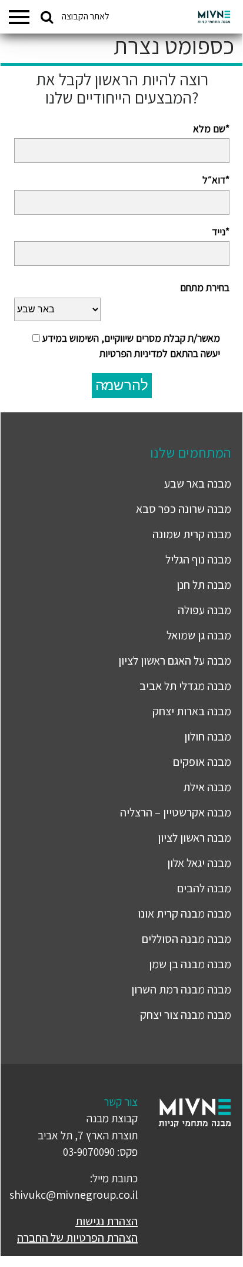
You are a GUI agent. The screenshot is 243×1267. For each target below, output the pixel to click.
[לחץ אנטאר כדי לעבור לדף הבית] (214, 17)
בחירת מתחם (204, 287)
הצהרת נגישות (106, 1221)
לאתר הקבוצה (85, 16)
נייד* (220, 231)
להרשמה (121, 385)
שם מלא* (211, 128)
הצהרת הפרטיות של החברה (77, 1237)
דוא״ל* (215, 179)
